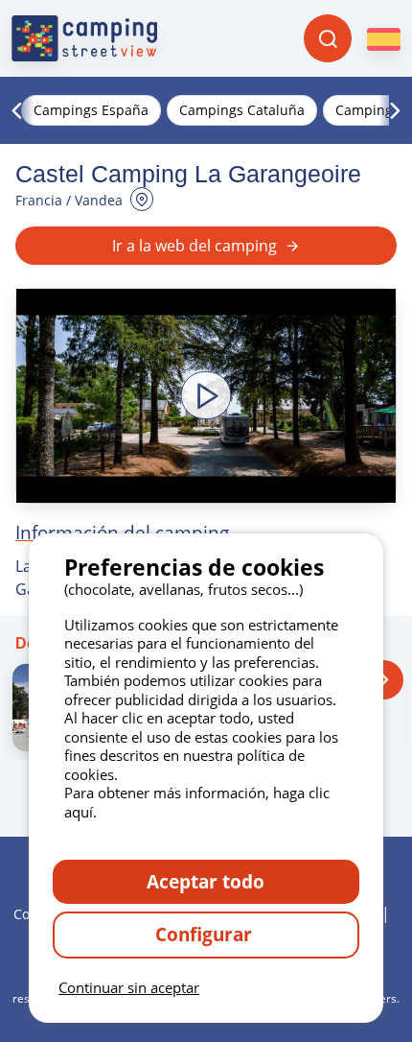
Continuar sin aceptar (128, 987)
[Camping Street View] (84, 38)
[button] (206, 396)
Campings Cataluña (242, 110)
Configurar (206, 934)
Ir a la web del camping (194, 245)
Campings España (91, 110)
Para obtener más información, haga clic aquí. (197, 802)
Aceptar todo (205, 881)
